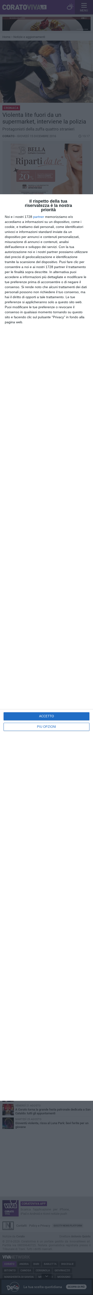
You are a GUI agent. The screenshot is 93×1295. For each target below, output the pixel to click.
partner (38, 216)
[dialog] (46, 647)
